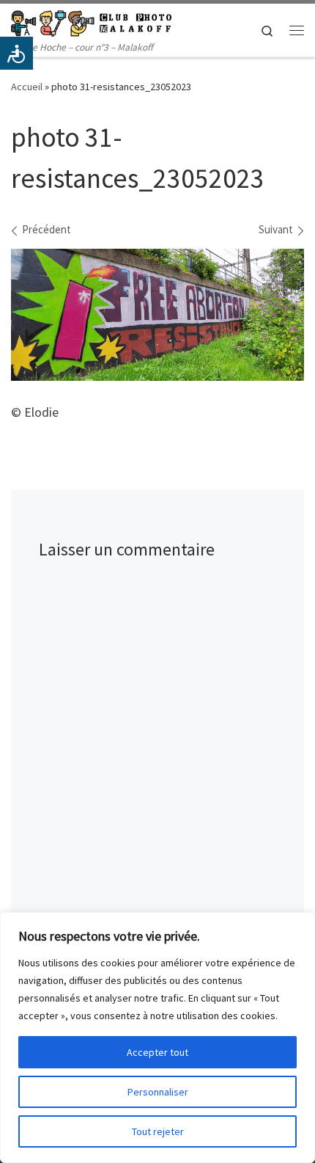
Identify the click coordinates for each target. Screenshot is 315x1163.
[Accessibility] (16, 53)
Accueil (26, 86)
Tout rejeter (158, 1131)
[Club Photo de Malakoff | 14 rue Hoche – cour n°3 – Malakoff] (91, 21)
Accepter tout (157, 1052)
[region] (157, 1037)
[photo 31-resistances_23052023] (157, 315)
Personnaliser (157, 1091)
